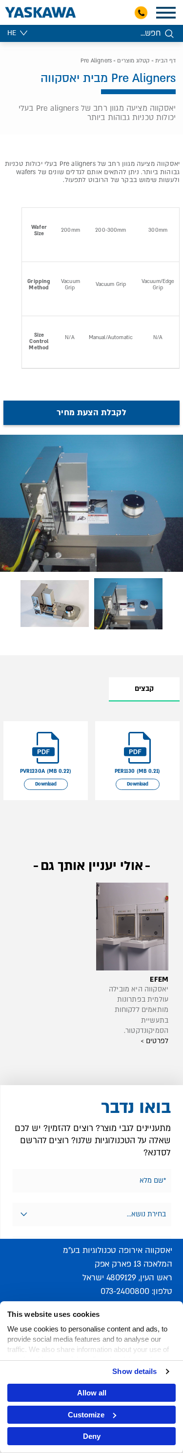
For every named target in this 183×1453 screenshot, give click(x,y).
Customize (86, 1415)
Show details (134, 1371)
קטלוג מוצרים (133, 60)
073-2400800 (125, 1291)
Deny (92, 1436)
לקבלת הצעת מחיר (91, 412)
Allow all (91, 1393)
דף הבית (165, 60)
